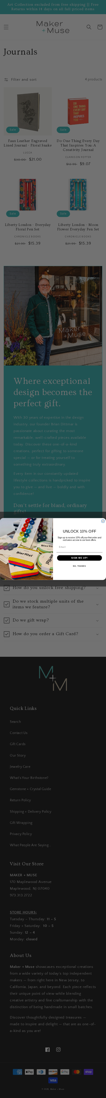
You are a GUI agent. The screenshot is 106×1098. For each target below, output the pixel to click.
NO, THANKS (79, 566)
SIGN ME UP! (79, 558)
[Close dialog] (103, 521)
